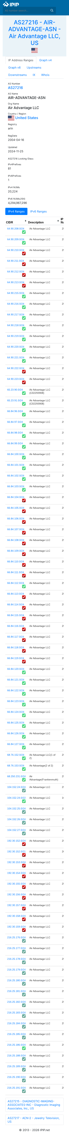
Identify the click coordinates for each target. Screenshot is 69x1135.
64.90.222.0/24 (15, 368)
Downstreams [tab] (17, 75)
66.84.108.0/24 (15, 540)
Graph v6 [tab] (14, 67)
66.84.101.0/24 (15, 464)
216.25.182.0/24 (16, 1001)
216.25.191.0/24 (16, 1087)
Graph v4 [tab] (45, 60)
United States (26, 118)
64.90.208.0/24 (15, 228)
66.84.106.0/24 (15, 518)
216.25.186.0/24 (16, 1044)
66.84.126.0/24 (15, 733)
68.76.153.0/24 (15, 765)
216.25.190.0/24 (16, 1077)
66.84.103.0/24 (15, 486)
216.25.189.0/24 (16, 1066)
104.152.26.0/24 (16, 819)
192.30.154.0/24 (16, 873)
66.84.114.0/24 (15, 604)
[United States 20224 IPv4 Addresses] (34, 50)
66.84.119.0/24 (15, 658)
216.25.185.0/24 (16, 1034)
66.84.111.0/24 (15, 572)
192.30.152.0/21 (16, 851)
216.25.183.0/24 (16, 1012)
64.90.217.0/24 (15, 314)
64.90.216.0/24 (15, 303)
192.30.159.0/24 (16, 926)
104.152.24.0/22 (16, 797)
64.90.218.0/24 (15, 325)
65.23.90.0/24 (15, 389)
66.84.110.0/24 (15, 561)
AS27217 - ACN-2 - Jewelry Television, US (33, 1119)
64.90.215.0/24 (15, 293)
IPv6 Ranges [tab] (38, 211)
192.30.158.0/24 (16, 915)
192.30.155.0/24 (16, 883)
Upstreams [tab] (34, 67)
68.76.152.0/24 (15, 754)
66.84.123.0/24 (15, 701)
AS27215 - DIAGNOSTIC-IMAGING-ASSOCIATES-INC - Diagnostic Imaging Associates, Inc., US (34, 1104)
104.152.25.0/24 (16, 808)
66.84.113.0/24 (15, 593)
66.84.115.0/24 (15, 615)
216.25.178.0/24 (16, 958)
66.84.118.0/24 (15, 647)
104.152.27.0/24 (16, 830)
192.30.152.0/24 (16, 840)
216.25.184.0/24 (16, 1023)
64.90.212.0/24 (15, 271)
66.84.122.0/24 (15, 690)
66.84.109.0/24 (15, 550)
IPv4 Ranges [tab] (16, 211)
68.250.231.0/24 (16, 776)
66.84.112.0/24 (15, 583)
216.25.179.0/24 (16, 969)
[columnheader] (16, 221)
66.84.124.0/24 (15, 711)
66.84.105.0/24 (15, 507)
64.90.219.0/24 (15, 336)
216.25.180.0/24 (16, 980)
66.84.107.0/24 (15, 529)
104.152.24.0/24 (16, 787)
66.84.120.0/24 (15, 668)
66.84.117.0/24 (15, 636)
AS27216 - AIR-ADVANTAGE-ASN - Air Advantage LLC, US (34, 32)
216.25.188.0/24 (16, 1055)
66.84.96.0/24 (15, 411)
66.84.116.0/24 (15, 626)
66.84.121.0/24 (15, 679)
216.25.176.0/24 (16, 937)
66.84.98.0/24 (15, 432)
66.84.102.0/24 (15, 475)
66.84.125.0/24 (15, 722)
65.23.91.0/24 (15, 400)
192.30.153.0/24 (16, 862)
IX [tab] (34, 75)
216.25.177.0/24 (16, 948)
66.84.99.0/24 (15, 443)
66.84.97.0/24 (15, 421)
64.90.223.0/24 (15, 378)
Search (52, 10)
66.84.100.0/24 (15, 454)
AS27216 (15, 88)
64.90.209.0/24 (15, 239)
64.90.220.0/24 (15, 346)
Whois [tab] (45, 75)
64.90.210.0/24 (15, 250)
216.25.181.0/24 (16, 991)
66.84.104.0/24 (15, 497)
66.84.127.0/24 (15, 744)
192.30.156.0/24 (16, 894)
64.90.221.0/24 (15, 357)
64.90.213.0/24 (15, 282)
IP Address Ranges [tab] (20, 60)
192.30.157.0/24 (16, 905)
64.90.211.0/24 (15, 260)
